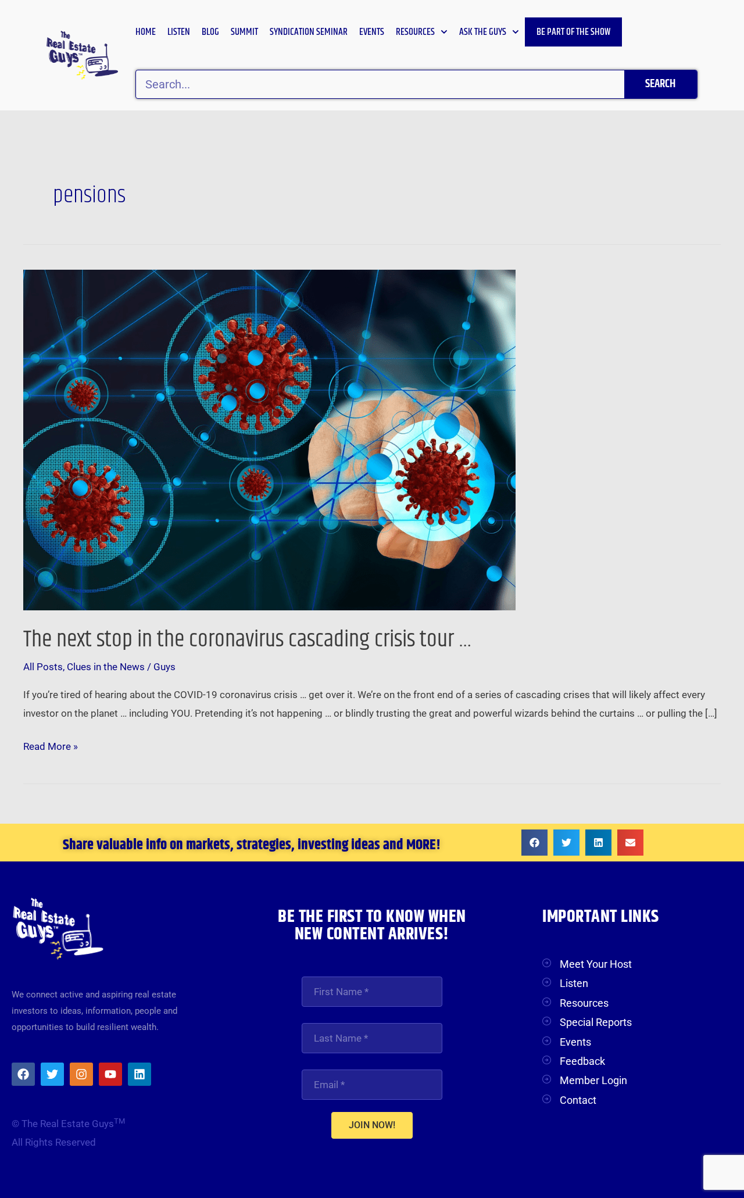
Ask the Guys (482, 32)
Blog (210, 32)
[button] (534, 842)
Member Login (593, 1080)
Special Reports (596, 1022)
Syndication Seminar (309, 32)
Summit (244, 32)
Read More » (50, 745)
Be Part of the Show (573, 32)
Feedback (582, 1061)
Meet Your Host (596, 964)
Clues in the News (106, 667)
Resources (415, 32)
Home (145, 32)
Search (660, 84)
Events (371, 32)
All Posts (43, 667)
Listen (178, 32)
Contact (578, 1100)
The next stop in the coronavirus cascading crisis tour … (247, 639)
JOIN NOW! (372, 1125)
